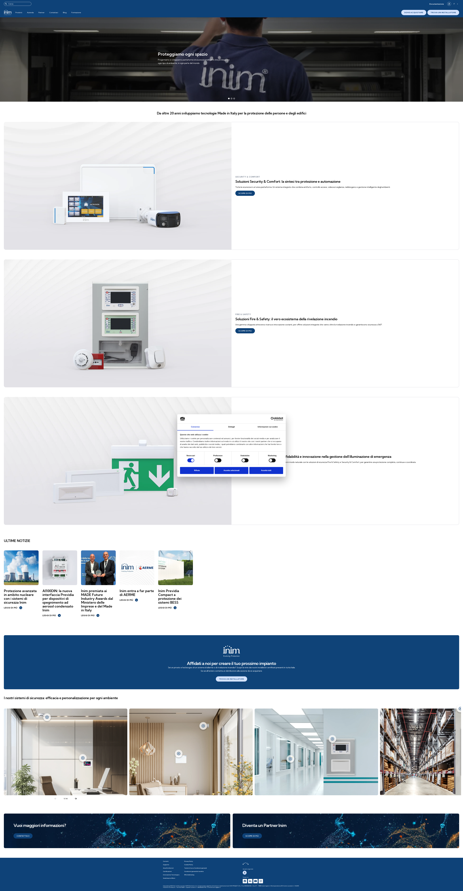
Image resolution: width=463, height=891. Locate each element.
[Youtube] (255, 881)
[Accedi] (449, 4)
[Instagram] (261, 881)
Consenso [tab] (195, 427)
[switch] (217, 460)
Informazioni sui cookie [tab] (268, 427)
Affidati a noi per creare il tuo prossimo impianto (231, 663)
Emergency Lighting (247, 452)
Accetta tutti (266, 470)
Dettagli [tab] (231, 427)
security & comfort (247, 177)
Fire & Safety (243, 314)
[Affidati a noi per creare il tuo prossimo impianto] (231, 651)
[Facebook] (245, 881)
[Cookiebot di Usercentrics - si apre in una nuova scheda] (272, 419)
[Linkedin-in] (250, 881)
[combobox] (17, 4)
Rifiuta (197, 470)
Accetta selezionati (231, 470)
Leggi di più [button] (13, 608)
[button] (436, 4)
